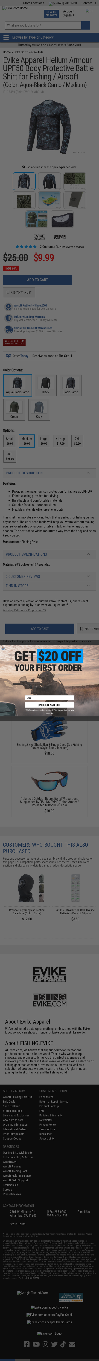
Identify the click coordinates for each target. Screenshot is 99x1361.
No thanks (49, 714)
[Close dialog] (3, 647)
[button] (49, 706)
